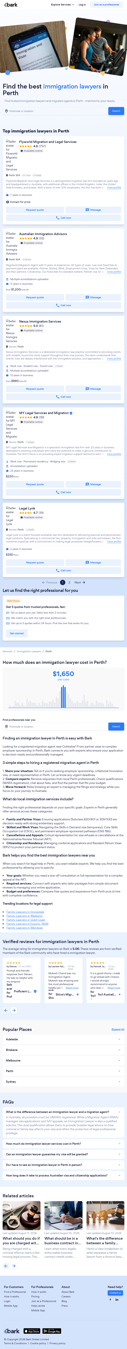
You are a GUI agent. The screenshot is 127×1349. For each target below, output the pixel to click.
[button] (63, 180)
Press (65, 1305)
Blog (64, 1301)
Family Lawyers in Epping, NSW (27, 924)
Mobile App (11, 1305)
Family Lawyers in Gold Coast (25, 920)
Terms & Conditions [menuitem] (15, 1343)
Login (7, 1301)
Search (116, 111)
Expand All (118, 1029)
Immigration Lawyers (29, 651)
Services (7, 651)
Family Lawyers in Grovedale (25, 912)
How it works (11, 1296)
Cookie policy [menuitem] (38, 1343)
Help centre (38, 1305)
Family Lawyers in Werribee (24, 928)
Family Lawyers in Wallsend (24, 916)
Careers (66, 1296)
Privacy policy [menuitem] (57, 1343)
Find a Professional (15, 1292)
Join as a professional (106, 4)
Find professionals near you (19, 720)
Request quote (35, 210)
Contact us (115, 1292)
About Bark (68, 1292)
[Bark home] (11, 5)
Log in (82, 4)
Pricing (35, 1296)
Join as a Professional (43, 1301)
